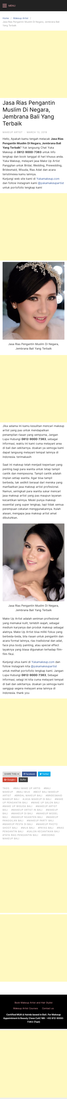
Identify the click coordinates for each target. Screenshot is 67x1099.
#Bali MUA (23, 791)
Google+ (11, 779)
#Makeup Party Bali (40, 820)
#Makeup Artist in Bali (26, 809)
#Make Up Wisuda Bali (17, 806)
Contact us (48, 1008)
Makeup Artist (20, 18)
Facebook (30, 774)
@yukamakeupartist (51, 183)
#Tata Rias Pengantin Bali (20, 835)
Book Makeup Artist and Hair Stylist (34, 1002)
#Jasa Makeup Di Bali (37, 799)
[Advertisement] (33, 64)
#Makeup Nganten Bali (27, 817)
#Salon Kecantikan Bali (43, 831)
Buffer (23, 779)
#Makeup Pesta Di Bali (18, 824)
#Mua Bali (28, 827)
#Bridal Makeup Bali (28, 795)
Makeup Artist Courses (25, 1008)
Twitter (45, 774)
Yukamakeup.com (47, 178)
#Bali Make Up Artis (26, 788)
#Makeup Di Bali (22, 813)
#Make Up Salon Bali (45, 802)
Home (6, 18)
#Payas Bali (45, 827)
